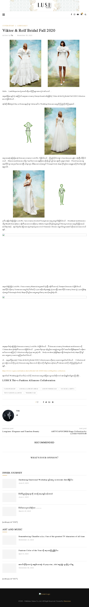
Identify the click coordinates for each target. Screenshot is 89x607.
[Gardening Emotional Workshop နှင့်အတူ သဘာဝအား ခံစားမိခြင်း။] (9, 483)
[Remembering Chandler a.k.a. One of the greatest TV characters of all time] (9, 540)
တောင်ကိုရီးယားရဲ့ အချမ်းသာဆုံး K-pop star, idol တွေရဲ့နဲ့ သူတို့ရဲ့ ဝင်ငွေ (46, 565)
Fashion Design (9, 389)
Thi (12, 35)
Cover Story (8, 26)
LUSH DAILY (22, 26)
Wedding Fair (31, 393)
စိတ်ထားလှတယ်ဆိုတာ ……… (30, 508)
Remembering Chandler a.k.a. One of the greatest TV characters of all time (52, 537)
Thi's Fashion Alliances (13, 393)
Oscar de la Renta (67, 389)
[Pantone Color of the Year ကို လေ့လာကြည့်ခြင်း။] (9, 554)
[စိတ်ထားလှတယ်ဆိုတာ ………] (9, 511)
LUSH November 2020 (49, 389)
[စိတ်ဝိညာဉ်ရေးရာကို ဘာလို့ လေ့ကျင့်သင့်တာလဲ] (9, 497)
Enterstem (67, 601)
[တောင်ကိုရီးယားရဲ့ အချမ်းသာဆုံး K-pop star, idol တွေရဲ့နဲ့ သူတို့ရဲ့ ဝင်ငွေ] (9, 568)
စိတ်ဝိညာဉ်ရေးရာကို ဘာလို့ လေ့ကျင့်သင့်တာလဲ (36, 494)
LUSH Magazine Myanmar (28, 389)
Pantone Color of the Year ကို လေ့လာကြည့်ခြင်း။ (39, 551)
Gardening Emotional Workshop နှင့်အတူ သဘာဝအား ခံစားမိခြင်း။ (46, 480)
